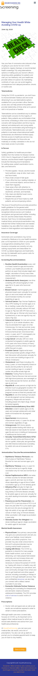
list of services (12, 595)
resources (20, 579)
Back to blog (19, 649)
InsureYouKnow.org (10, 628)
